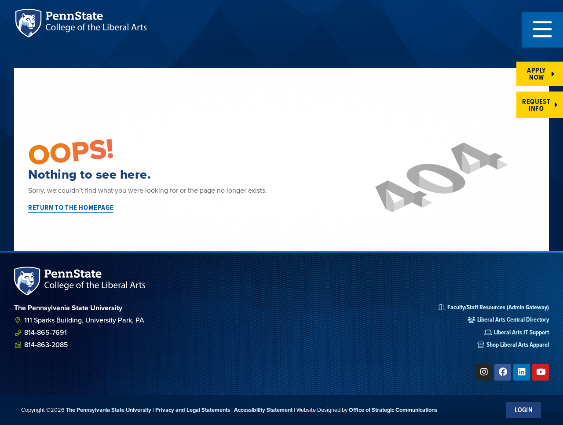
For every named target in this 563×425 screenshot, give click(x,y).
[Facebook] (502, 372)
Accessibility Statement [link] (263, 410)
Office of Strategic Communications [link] (393, 410)
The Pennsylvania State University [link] (108, 410)
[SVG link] (80, 281)
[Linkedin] (521, 372)
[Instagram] (483, 372)
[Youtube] (540, 372)
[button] (542, 30)
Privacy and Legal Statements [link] (192, 410)
